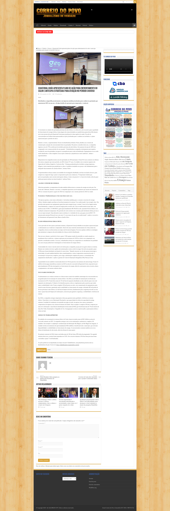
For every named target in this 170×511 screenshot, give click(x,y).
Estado (50, 25)
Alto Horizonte (123, 157)
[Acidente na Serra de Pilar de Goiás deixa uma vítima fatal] (109, 205)
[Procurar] (135, 1)
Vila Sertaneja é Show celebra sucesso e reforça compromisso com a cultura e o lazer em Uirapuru (47, 402)
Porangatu (122, 177)
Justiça (127, 172)
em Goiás (129, 164)
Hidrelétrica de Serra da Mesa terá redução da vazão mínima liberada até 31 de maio (123, 239)
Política (91, 25)
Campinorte (107, 161)
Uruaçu (49, 48)
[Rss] (123, 2)
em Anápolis (127, 161)
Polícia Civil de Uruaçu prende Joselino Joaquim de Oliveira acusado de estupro (123, 230)
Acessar (91, 478)
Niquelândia (109, 175)
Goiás (118, 168)
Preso (128, 177)
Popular (114, 190)
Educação (112, 161)
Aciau (106, 157)
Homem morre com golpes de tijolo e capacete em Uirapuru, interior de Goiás (123, 221)
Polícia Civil (116, 177)
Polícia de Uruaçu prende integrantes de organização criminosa (122, 213)
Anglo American (110, 159)
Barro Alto (118, 159)
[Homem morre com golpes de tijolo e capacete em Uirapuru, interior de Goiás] (109, 222)
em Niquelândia (118, 166)
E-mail (40, 447)
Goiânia (122, 168)
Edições (56, 25)
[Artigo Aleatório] (134, 25)
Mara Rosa (113, 173)
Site (39, 453)
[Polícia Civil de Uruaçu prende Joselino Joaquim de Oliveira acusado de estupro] (109, 231)
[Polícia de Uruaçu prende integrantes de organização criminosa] (109, 213)
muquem (121, 173)
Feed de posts (92, 481)
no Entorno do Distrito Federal (121, 175)
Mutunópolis (127, 173)
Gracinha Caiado (114, 172)
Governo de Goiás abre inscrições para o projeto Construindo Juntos (87, 377)
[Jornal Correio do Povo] (58, 12)
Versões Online (71, 1)
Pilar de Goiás (109, 177)
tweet (39, 97)
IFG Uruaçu (122, 171)
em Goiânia (110, 166)
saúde (115, 180)
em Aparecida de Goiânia (110, 163)
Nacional (78, 25)
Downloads (80, 1)
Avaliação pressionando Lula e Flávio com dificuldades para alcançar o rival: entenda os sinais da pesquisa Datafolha (89, 402)
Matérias (64, 1)
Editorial (53, 1)
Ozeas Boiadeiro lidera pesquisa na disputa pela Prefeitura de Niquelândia (49, 378)
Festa (114, 168)
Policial (85, 25)
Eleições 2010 (119, 161)
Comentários (122, 190)
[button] (91, 9)
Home (58, 1)
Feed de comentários (94, 484)
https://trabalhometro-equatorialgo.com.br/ (67, 345)
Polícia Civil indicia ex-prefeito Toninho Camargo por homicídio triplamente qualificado (124, 196)
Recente (107, 190)
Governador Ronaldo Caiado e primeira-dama (115, 170)
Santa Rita (111, 180)
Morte (117, 173)
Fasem (111, 168)
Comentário (41, 423)
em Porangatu (126, 166)
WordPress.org (93, 487)
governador (127, 168)
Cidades (70, 25)
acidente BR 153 (111, 157)
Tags (129, 190)
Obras (129, 175)
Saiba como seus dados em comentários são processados (75, 466)
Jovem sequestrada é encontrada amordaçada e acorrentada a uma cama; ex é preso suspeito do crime (68, 402)
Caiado (128, 159)
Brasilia (123, 159)
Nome (40, 441)
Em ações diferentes (120, 163)
